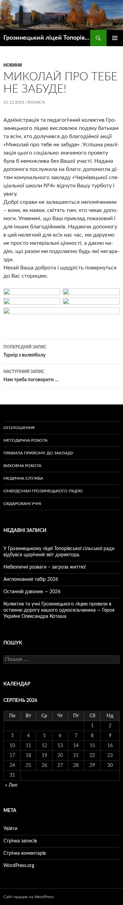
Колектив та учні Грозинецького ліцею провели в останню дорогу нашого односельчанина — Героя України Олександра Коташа (58, 610)
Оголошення (19, 428)
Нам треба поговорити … (30, 376)
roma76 (36, 102)
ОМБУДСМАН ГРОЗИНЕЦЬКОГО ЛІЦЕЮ (43, 491)
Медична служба (23, 478)
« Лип (11, 785)
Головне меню (115, 38)
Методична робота (25, 440)
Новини (12, 65)
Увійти (10, 828)
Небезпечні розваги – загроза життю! (44, 567)
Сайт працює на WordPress (28, 897)
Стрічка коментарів (24, 853)
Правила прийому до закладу (38, 453)
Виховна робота (22, 466)
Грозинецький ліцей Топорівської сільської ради (46, 38)
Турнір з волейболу (24, 351)
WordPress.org (18, 865)
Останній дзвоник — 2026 (31, 591)
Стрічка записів (20, 841)
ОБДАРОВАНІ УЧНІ (22, 504)
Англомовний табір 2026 (30, 579)
